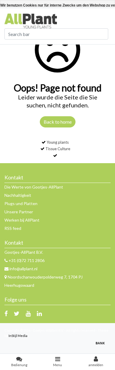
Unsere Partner (18, 211)
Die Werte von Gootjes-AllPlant (33, 186)
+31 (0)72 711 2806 (26, 260)
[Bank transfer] (102, 345)
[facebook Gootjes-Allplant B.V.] (6, 313)
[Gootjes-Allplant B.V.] (30, 20)
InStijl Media (18, 336)
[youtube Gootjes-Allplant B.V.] (28, 313)
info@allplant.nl (23, 268)
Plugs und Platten (20, 203)
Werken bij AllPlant (22, 219)
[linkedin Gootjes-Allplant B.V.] (39, 313)
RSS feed (12, 228)
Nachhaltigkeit (17, 195)
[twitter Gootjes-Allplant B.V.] (16, 313)
